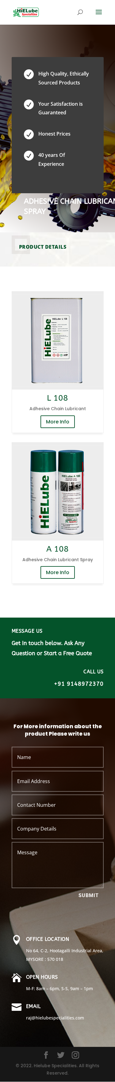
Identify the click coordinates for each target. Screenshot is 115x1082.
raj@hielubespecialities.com (55, 1018)
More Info (57, 421)
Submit (89, 895)
